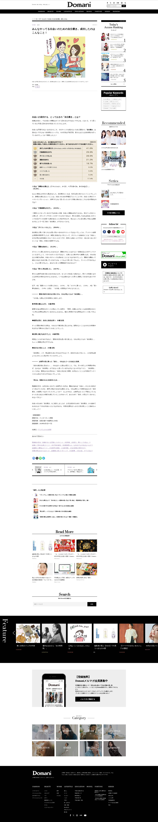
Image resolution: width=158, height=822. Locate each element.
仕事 (58, 793)
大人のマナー (107, 106)
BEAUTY (50, 11)
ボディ (45, 797)
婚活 (38, 86)
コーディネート (35, 790)
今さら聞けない (107, 99)
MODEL (89, 11)
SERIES (107, 11)
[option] (28, 638)
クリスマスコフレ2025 (49, 802)
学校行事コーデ (78, 793)
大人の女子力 (107, 103)
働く (37, 19)
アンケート (112, 264)
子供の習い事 (78, 797)
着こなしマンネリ (114, 101)
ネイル (45, 805)
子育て (65, 800)
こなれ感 (106, 101)
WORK (58, 11)
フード (65, 793)
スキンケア (46, 793)
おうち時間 (113, 108)
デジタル (59, 795)
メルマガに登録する (87, 699)
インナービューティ (48, 807)
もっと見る (113, 84)
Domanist (106, 108)
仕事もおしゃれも (117, 99)
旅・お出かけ (67, 802)
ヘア (45, 795)
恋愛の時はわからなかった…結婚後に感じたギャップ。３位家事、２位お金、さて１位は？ (62, 451)
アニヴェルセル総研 (44, 429)
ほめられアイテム (116, 106)
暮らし (65, 790)
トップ (33, 19)
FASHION (41, 11)
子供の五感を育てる (79, 790)
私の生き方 (66, 807)
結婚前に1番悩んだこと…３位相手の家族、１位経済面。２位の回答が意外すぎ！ (59, 448)
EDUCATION (79, 11)
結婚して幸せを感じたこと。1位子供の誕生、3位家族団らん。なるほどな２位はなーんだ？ (62, 445)
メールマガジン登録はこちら (113, 236)
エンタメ (66, 795)
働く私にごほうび (116, 103)
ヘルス (65, 797)
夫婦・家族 (66, 805)
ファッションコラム (36, 793)
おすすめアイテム (36, 795)
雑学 (40, 19)
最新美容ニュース (48, 800)
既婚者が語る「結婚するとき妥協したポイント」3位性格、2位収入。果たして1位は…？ (61, 442)
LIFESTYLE (68, 11)
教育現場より (78, 795)
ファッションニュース (37, 797)
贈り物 (65, 812)
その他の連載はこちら (113, 213)
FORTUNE (98, 11)
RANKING (116, 11)
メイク (45, 790)
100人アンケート (68, 809)
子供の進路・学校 (79, 800)
